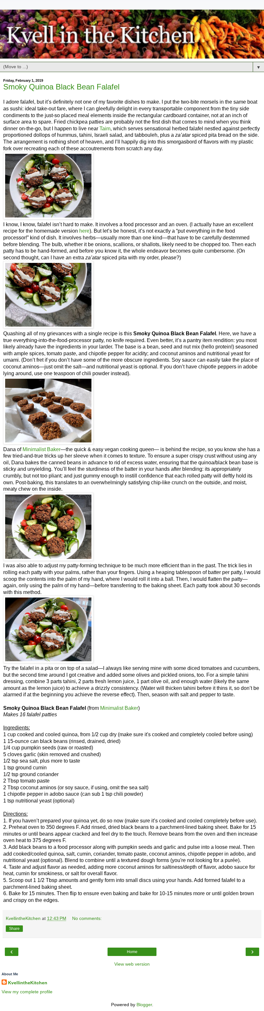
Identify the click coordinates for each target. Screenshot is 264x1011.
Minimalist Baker (42, 449)
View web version (132, 964)
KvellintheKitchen (27, 982)
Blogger (144, 1004)
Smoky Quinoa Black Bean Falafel (61, 86)
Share (14, 928)
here (84, 231)
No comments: (87, 918)
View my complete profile (27, 991)
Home (132, 952)
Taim (104, 128)
